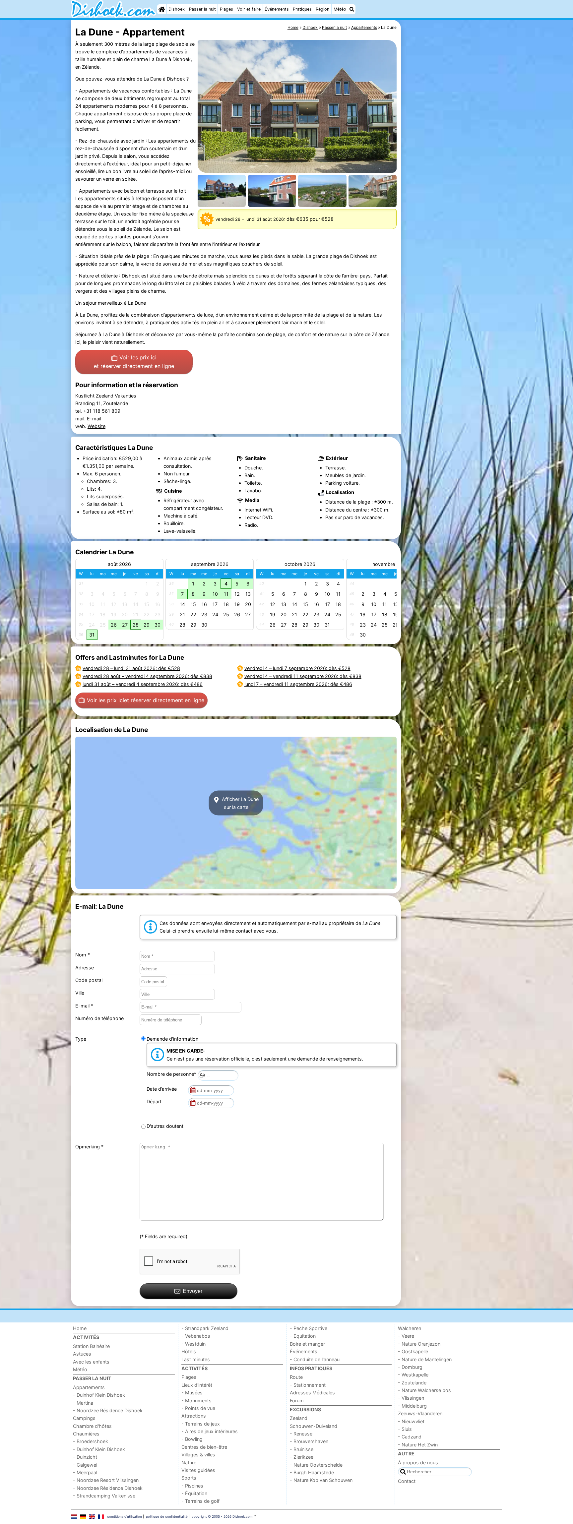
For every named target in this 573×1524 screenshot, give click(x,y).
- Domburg (410, 1367)
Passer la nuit (202, 9)
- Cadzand (409, 1436)
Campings (84, 1418)
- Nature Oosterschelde (316, 1465)
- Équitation (194, 1493)
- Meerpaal (85, 1472)
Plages (226, 9)
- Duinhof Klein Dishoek (99, 1395)
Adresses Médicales (312, 1392)
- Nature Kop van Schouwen (321, 1480)
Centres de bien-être (204, 1447)
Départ (155, 1101)
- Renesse (301, 1433)
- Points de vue (198, 1408)
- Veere (406, 1336)
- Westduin (193, 1344)
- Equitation (303, 1336)
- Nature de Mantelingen (425, 1359)
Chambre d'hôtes (92, 1426)
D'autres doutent (165, 1126)
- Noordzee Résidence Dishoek (108, 1410)
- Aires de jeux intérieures (209, 1431)
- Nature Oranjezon (419, 1344)
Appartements (89, 1387)
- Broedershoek (90, 1441)
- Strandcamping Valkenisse (104, 1495)
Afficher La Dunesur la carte (240, 803)
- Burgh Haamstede (312, 1472)
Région (322, 9)
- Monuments (196, 1400)
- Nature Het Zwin (418, 1444)
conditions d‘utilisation (124, 1516)
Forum (297, 1400)
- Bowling (192, 1439)
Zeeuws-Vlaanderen (420, 1413)
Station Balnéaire (91, 1346)
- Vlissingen (411, 1398)
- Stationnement (308, 1385)
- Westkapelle (413, 1374)
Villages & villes (198, 1454)
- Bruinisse (301, 1449)
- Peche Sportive (308, 1328)
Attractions (193, 1416)
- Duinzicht (85, 1457)
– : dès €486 (143, 684)
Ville (79, 993)
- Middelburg (412, 1406)
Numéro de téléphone (99, 1018)
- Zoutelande (412, 1382)
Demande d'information (172, 1039)
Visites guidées (198, 1470)
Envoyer (192, 1291)
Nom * (82, 954)
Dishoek (176, 9)
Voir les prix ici (134, 361)
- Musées (192, 1392)
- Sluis (405, 1429)
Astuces (82, 1354)
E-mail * (84, 1005)
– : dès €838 (147, 676)
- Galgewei (85, 1465)
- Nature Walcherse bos (424, 1390)
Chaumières (86, 1433)
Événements (277, 9)
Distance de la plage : (349, 502)
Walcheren (409, 1328)
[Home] (161, 9)
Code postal (88, 980)
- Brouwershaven (309, 1441)
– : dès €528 (131, 668)
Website (96, 426)
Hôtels (188, 1351)
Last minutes (195, 1359)
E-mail (94, 418)
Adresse (84, 967)
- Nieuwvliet (411, 1421)
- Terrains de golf (200, 1501)
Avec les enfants (91, 1362)
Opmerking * (89, 1146)
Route (296, 1377)
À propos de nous (418, 1462)
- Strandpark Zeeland (204, 1328)
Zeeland (298, 1418)
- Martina (83, 1403)
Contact (406, 1481)
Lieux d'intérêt (196, 1385)
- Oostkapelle (413, 1351)
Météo (340, 9)
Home (80, 1328)
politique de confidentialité (167, 1516)
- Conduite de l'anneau (315, 1359)
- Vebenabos (195, 1336)
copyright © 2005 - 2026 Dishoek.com (222, 1516)
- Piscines (192, 1486)
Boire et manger (307, 1344)
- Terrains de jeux (200, 1424)
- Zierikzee (301, 1457)
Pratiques (302, 9)
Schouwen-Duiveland (313, 1426)
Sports (188, 1478)
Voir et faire (249, 9)
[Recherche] (351, 9)
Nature (188, 1462)
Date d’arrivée (163, 1089)
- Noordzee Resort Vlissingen (106, 1480)
